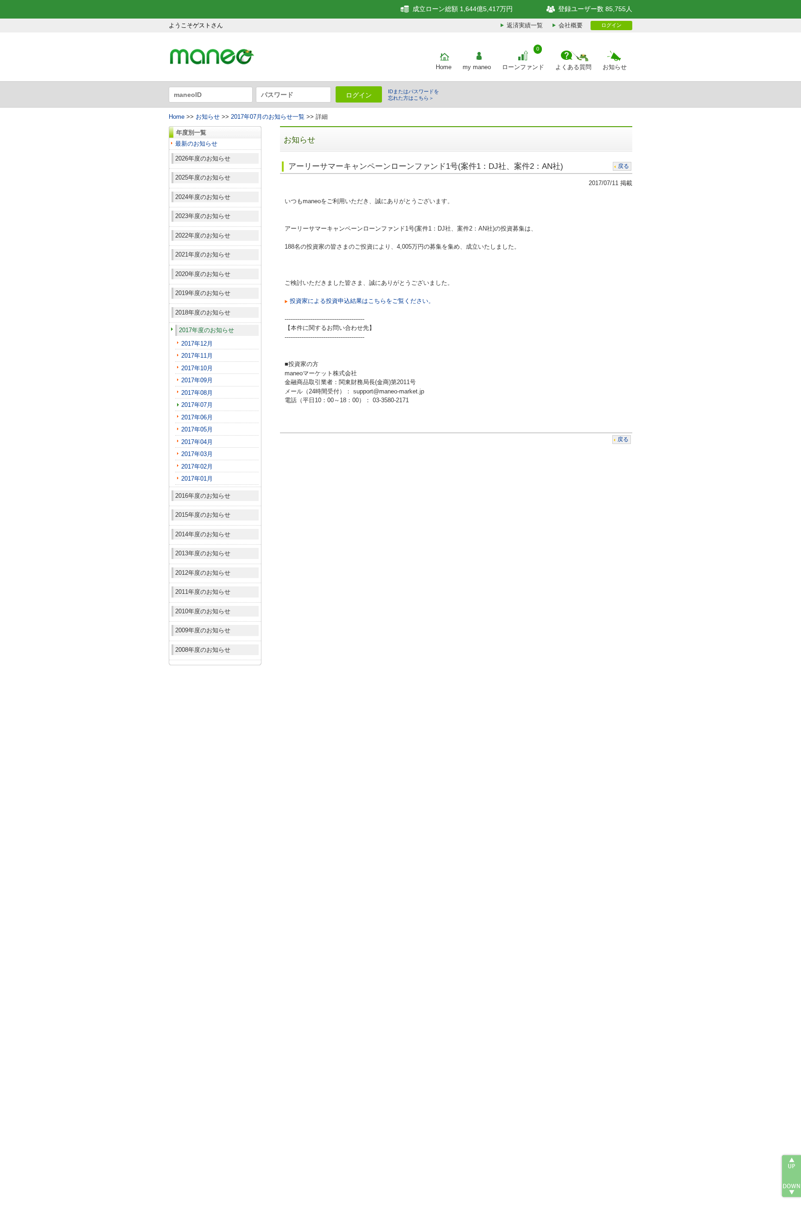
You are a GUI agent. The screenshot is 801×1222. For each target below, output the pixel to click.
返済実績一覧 (525, 25)
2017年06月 (197, 417)
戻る (623, 166)
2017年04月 (197, 441)
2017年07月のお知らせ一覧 (268, 116)
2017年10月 (197, 368)
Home (443, 67)
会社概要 (571, 25)
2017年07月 (197, 404)
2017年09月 (197, 380)
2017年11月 (197, 355)
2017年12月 (197, 343)
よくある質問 (573, 67)
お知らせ (615, 67)
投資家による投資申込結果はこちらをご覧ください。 (362, 300)
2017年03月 (197, 453)
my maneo (477, 67)
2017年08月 (197, 392)
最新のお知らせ (196, 143)
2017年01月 (197, 478)
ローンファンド (523, 67)
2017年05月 (197, 429)
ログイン (611, 25)
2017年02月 (197, 466)
